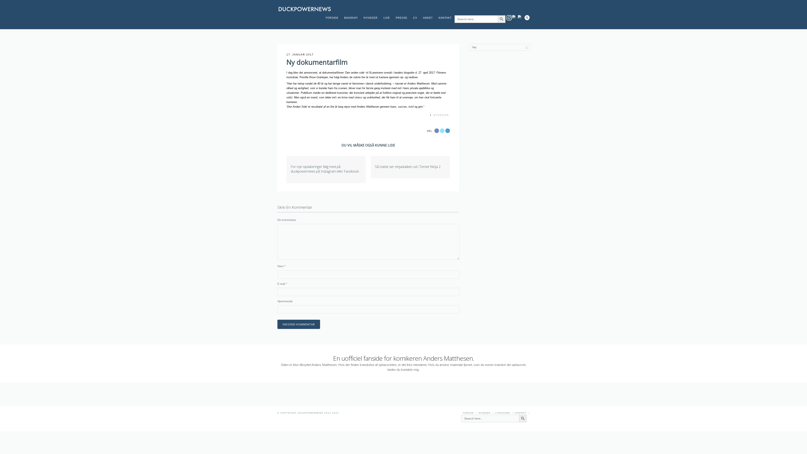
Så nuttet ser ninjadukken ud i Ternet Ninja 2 (407, 166)
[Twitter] (520, 16)
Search (527, 17)
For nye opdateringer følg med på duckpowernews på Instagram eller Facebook (325, 169)
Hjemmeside (285, 301)
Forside (332, 17)
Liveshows (502, 413)
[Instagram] (509, 17)
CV (415, 17)
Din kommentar (286, 220)
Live (387, 17)
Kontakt (445, 17)
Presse (401, 17)
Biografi (351, 17)
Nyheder (371, 17)
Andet (428, 17)
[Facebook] (514, 16)
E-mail (282, 283)
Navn (281, 266)
